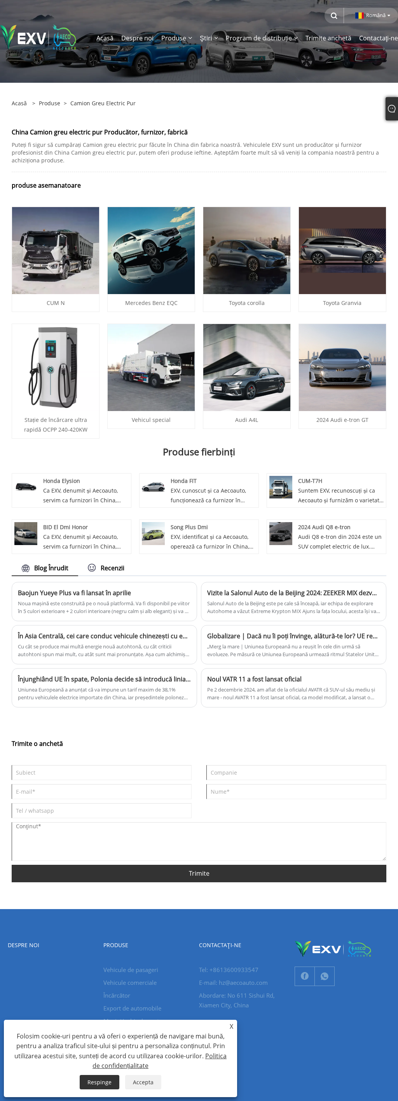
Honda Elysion (61, 480)
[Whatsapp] (324, 976)
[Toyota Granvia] (342, 249)
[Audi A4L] (246, 366)
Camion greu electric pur (103, 103)
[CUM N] (55, 249)
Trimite (199, 873)
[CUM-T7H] (280, 486)
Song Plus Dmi (189, 527)
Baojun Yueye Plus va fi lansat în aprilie (74, 593)
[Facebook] (305, 976)
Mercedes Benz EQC (151, 303)
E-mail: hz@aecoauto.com (233, 982)
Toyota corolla (247, 303)
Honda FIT (184, 480)
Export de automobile (132, 1008)
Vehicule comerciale (130, 982)
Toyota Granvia (342, 303)
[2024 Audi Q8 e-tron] (280, 533)
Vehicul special (151, 419)
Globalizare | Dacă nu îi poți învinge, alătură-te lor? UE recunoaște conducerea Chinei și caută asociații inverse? (293, 636)
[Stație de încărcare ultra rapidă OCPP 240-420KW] (55, 366)
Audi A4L (246, 419)
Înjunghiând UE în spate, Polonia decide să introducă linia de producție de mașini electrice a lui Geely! (104, 679)
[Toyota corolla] (246, 249)
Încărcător (116, 995)
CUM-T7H (310, 480)
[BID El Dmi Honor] (25, 533)
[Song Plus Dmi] (153, 533)
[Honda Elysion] (25, 486)
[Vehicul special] (151, 366)
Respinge (99, 1082)
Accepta (143, 1082)
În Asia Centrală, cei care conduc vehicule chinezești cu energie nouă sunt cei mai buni (104, 636)
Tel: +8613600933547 (228, 970)
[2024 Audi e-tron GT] (342, 366)
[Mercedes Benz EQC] (151, 249)
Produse (49, 103)
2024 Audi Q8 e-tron (324, 527)
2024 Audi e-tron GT (342, 419)
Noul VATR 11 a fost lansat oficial (254, 679)
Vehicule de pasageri (130, 970)
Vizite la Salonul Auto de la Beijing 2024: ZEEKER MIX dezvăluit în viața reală (293, 593)
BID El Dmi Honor (65, 527)
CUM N (56, 303)
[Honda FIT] (153, 486)
